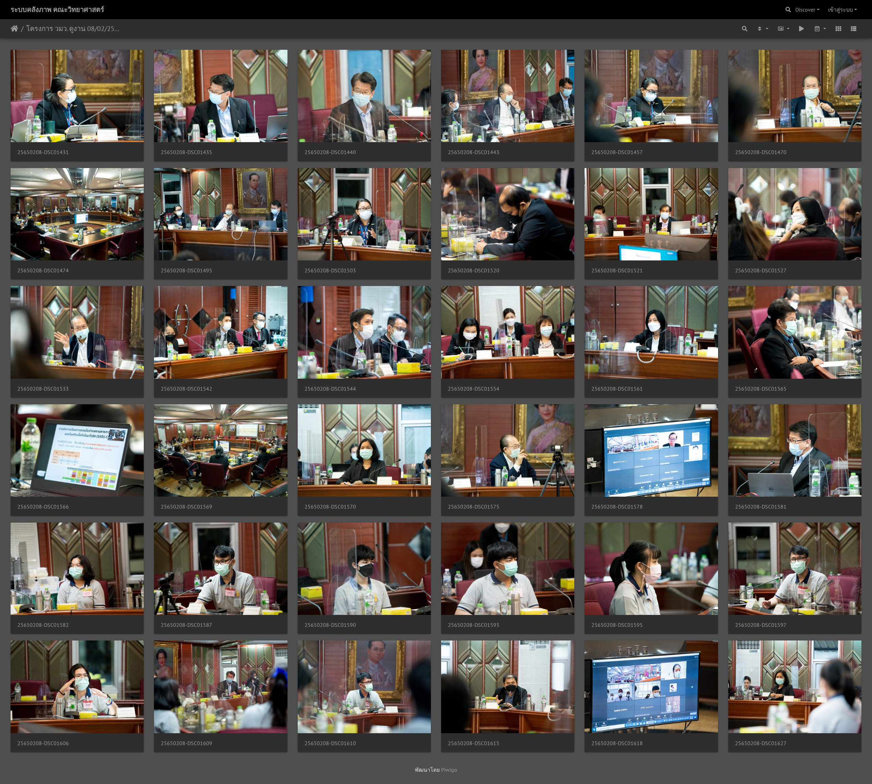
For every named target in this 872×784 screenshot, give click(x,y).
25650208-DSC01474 (43, 270)
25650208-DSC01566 (43, 506)
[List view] (853, 28)
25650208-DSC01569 (186, 506)
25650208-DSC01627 (761, 743)
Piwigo (449, 769)
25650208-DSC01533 (43, 389)
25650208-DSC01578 (617, 506)
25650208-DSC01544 (330, 389)
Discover (805, 9)
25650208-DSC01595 (617, 625)
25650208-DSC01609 (186, 743)
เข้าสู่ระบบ (840, 9)
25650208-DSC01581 (761, 506)
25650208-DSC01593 (473, 625)
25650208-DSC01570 (330, 506)
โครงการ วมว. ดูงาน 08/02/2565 (73, 28)
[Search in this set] (745, 28)
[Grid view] (838, 28)
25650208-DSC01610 (330, 743)
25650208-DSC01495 (186, 270)
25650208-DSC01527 (761, 270)
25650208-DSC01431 (43, 152)
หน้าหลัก (14, 29)
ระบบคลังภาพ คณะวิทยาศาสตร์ (57, 9)
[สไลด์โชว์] (802, 28)
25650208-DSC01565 (761, 389)
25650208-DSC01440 (330, 152)
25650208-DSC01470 (761, 152)
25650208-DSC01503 (330, 270)
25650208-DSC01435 (186, 152)
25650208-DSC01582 (43, 625)
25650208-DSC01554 (473, 389)
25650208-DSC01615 (473, 743)
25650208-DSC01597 (761, 625)
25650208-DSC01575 (473, 506)
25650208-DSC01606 (43, 743)
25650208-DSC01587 (186, 625)
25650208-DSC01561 (617, 389)
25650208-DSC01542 (186, 389)
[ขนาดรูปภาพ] (783, 28)
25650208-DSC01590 (330, 625)
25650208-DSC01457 (617, 152)
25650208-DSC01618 (617, 743)
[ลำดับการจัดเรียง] (762, 28)
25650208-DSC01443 (473, 152)
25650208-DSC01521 (617, 270)
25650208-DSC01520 (473, 270)
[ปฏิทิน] (819, 28)
